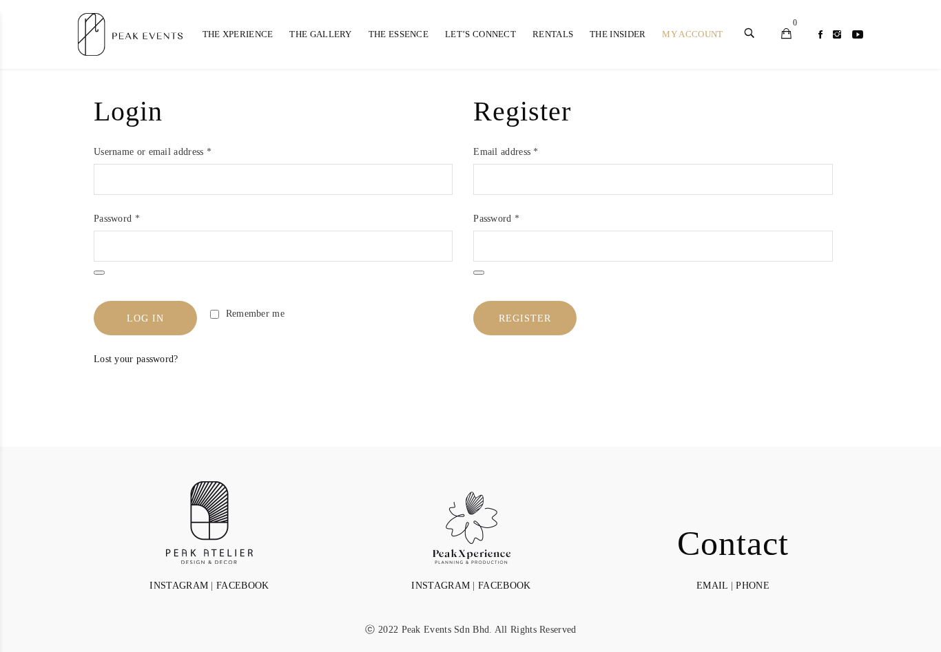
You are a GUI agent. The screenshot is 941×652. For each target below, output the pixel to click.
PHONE (752, 585)
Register (525, 318)
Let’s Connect (480, 34)
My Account (692, 34)
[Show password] (99, 273)
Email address (506, 152)
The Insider (617, 34)
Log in (145, 318)
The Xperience (238, 34)
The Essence (398, 34)
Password (117, 218)
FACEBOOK (242, 585)
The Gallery (320, 34)
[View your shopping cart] (786, 35)
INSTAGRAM (178, 585)
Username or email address (152, 152)
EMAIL (712, 585)
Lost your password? (136, 359)
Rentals (552, 34)
